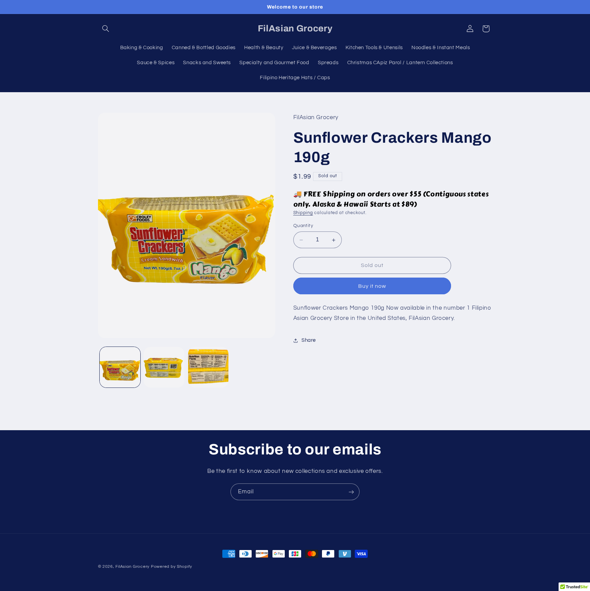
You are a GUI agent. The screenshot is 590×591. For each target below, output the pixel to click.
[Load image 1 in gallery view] (120, 367)
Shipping (303, 213)
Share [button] (308, 340)
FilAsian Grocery (133, 566)
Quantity (303, 226)
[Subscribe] (351, 491)
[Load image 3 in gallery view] (208, 367)
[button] (106, 29)
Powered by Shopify (171, 566)
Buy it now (372, 286)
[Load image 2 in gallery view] (164, 367)
